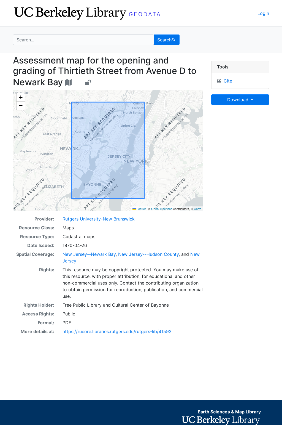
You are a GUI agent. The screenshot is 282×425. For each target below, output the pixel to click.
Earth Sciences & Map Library (229, 412)
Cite (228, 81)
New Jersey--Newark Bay (89, 254)
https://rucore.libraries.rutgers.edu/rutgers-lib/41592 (117, 331)
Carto (197, 208)
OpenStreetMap (161, 208)
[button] (21, 97)
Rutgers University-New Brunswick (99, 219)
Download (238, 99)
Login (263, 13)
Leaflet (141, 208)
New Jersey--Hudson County (148, 254)
